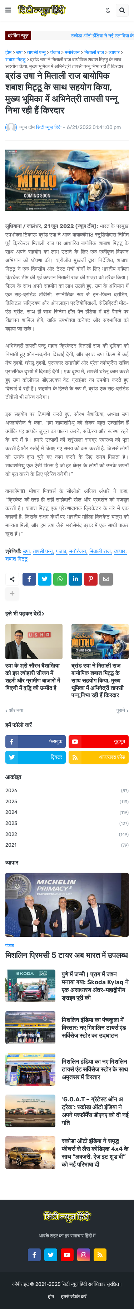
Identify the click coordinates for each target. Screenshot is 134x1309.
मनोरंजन (77, 552)
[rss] (100, 1254)
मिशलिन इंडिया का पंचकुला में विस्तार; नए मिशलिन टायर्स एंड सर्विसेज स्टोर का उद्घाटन (94, 1027)
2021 (67, 845)
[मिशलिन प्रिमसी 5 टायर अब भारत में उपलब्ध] (67, 905)
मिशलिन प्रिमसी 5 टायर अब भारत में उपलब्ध (66, 955)
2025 (67, 802)
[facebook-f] (34, 1254)
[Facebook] (29, 579)
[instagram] (83, 1254)
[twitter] (50, 1254)
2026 (67, 791)
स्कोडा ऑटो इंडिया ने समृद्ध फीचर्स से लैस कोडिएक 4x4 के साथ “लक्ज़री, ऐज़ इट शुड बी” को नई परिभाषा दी (95, 1152)
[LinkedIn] (75, 579)
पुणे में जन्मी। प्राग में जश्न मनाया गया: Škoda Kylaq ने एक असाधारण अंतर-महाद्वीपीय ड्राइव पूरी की (95, 986)
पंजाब (61, 552)
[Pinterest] (91, 579)
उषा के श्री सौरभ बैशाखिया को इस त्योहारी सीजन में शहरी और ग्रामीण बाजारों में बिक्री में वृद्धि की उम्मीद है (32, 676)
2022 (67, 834)
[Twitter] (44, 579)
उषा (26, 552)
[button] (8, 10)
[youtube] (67, 1254)
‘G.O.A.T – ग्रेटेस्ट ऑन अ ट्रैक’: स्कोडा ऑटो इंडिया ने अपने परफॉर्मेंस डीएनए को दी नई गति (95, 1111)
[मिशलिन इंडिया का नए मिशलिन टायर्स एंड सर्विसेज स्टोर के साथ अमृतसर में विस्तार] (30, 1069)
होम (51, 1297)
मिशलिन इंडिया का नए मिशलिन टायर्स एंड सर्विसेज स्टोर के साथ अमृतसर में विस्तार (95, 1069)
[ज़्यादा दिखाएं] (12, 593)
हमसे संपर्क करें (73, 1297)
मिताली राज (100, 552)
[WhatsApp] (60, 579)
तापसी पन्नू (43, 552)
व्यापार (119, 552)
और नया (16, 710)
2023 (67, 823)
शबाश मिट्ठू (16, 559)
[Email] (106, 579)
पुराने (120, 710)
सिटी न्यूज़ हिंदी (74, 1284)
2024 (67, 812)
